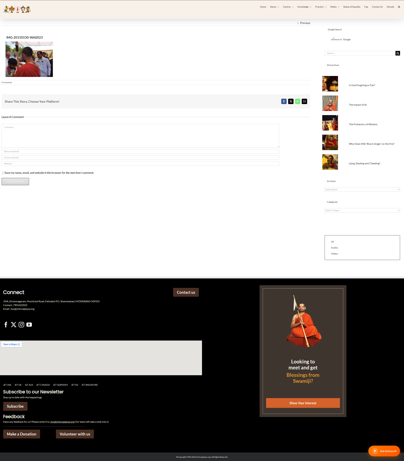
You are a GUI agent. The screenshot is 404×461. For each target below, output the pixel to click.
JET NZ (74, 384)
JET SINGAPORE (89, 384)
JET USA (7, 384)
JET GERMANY (60, 384)
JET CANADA (43, 384)
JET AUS (29, 384)
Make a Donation (21, 434)
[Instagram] (21, 324)
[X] (291, 101)
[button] (399, 6)
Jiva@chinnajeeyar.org (62, 421)
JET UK (18, 384)
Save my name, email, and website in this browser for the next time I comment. (49, 172)
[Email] (304, 101)
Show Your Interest (303, 403)
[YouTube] (29, 324)
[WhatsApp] (297, 101)
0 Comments (7, 82)
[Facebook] (284, 101)
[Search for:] (360, 53)
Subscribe (15, 406)
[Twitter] (13, 324)
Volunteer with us (75, 434)
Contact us (186, 292)
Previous (305, 23)
